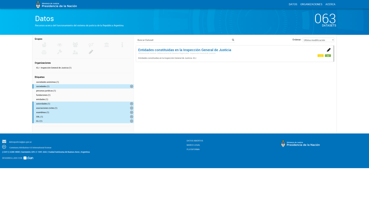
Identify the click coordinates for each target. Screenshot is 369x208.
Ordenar (296, 39)
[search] (233, 40)
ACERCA (330, 4)
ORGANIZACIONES (311, 4)
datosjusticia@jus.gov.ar (20, 142)
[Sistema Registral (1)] (91, 53)
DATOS (293, 4)
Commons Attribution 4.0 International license (30, 147)
